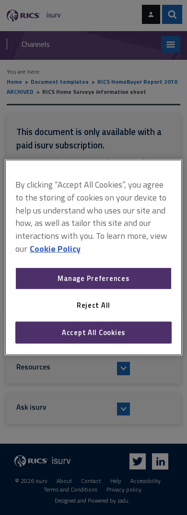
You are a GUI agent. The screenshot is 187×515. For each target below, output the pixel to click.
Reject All (93, 305)
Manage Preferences (93, 278)
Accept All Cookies (93, 332)
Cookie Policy (55, 248)
